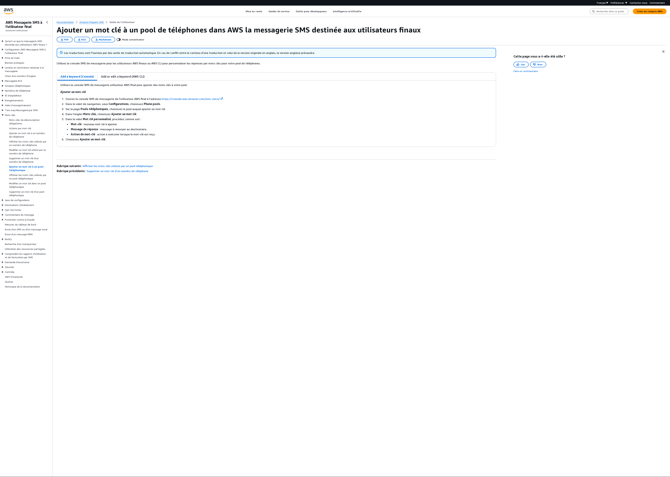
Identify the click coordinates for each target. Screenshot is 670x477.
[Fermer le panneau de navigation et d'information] (663, 51)
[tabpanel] (276, 114)
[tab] (77, 76)
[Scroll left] (243, 11)
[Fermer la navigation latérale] (47, 22)
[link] (122, 22)
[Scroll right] (364, 11)
